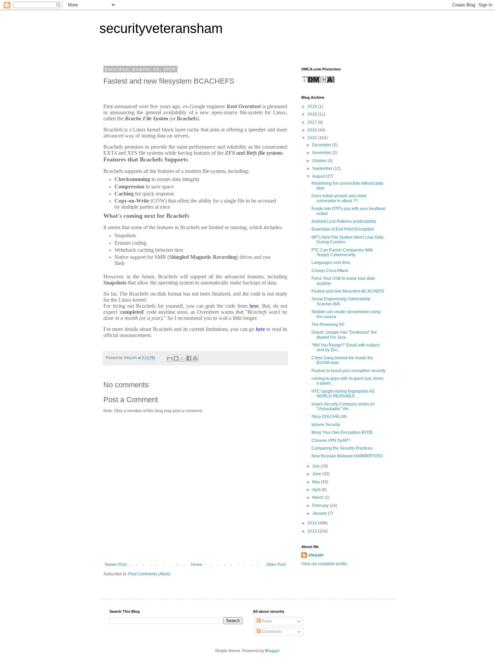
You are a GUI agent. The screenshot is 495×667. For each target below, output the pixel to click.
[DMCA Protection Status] (318, 82)
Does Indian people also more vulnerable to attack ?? (339, 198)
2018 (312, 114)
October (320, 160)
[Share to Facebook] (189, 358)
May (316, 482)
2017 (312, 122)
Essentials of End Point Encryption (342, 229)
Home (196, 564)
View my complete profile (324, 564)
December (322, 145)
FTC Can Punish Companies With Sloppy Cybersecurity (342, 252)
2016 (312, 130)
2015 (312, 137)
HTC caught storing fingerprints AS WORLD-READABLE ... (342, 393)
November (322, 152)
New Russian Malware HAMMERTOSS (347, 456)
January (320, 513)
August (319, 176)
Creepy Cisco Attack (329, 270)
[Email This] (169, 358)
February (321, 505)
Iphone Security (325, 424)
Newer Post (115, 564)
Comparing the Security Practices (341, 448)
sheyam (316, 555)
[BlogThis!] (176, 358)
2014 (312, 523)
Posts (266, 621)
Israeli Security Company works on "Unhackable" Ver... (343, 406)
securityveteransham (161, 28)
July (316, 466)
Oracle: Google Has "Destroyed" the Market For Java (344, 334)
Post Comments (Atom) (149, 574)
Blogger (272, 650)
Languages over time (330, 262)
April (317, 489)
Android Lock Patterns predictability (343, 221)
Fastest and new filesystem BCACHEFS (347, 291)
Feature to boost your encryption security (348, 370)
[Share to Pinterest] (195, 358)
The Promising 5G (327, 324)
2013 (312, 531)
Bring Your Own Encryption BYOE (342, 432)
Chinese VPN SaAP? (330, 440)
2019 (312, 106)
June (317, 474)
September (322, 168)
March (318, 497)
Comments (271, 631)
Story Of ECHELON (329, 416)
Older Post (276, 564)
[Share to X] (182, 358)
